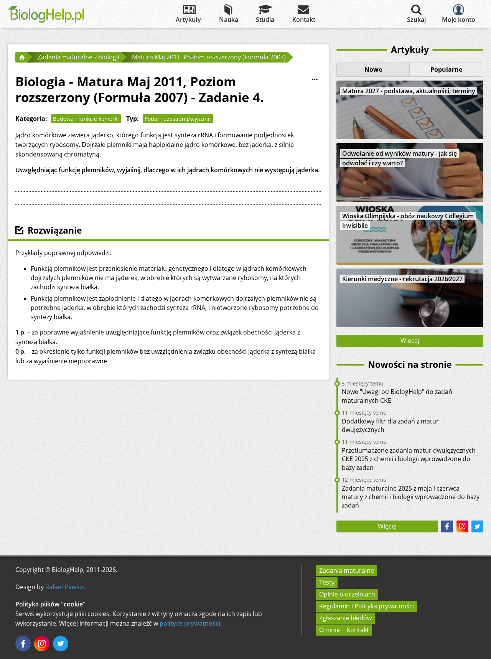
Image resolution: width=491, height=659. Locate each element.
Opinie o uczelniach (347, 594)
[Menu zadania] (315, 80)
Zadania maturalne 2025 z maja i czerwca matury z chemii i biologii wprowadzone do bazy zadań (410, 497)
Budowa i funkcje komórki (86, 118)
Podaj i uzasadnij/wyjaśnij (178, 118)
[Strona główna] (21, 57)
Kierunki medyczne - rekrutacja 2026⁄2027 (402, 279)
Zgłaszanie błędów (345, 618)
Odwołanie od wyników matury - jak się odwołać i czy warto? (399, 158)
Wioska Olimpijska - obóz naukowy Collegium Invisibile (408, 221)
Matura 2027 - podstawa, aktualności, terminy (408, 91)
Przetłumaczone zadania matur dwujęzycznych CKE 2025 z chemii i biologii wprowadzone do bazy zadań (409, 459)
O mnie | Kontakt (344, 630)
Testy (326, 582)
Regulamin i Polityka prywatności (366, 606)
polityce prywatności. (191, 623)
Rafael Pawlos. (65, 587)
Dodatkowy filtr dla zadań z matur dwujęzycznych (390, 425)
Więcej (409, 340)
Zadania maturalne (346, 570)
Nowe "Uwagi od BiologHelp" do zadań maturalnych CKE (397, 395)
